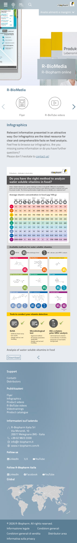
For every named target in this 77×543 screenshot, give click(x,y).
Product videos (15, 402)
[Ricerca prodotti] (21, 4)
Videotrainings (15, 409)
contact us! (42, 156)
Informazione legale (18, 528)
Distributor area (57, 533)
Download (14, 357)
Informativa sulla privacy (21, 539)
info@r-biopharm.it (22, 442)
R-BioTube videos (17, 405)
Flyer (10, 395)
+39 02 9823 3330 (21, 438)
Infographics (14, 399)
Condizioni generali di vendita (23, 533)
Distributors (14, 381)
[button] (73, 106)
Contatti (11, 378)
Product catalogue (17, 412)
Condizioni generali (48, 528)
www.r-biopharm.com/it (25, 446)
